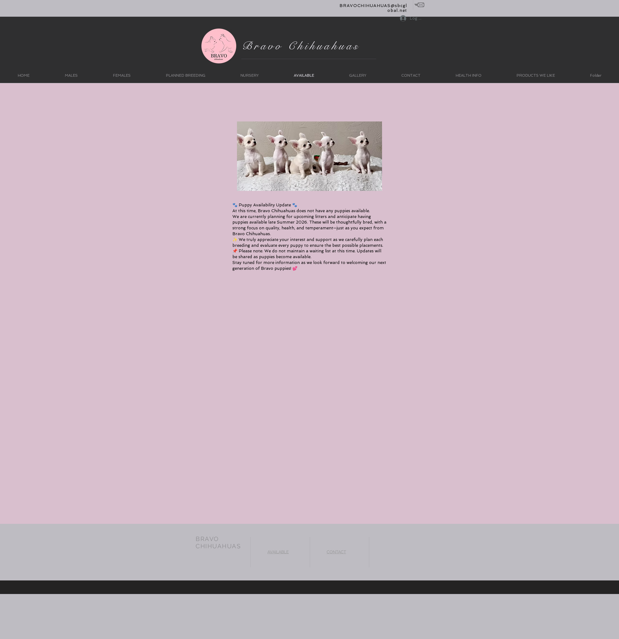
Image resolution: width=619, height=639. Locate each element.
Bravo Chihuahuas (301, 46)
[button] (71, 75)
